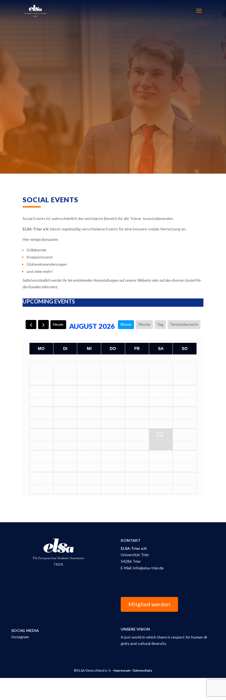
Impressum (121, 670)
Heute (58, 324)
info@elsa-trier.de (148, 568)
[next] (43, 324)
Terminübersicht (184, 324)
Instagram (20, 636)
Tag (160, 324)
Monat (125, 324)
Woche (144, 324)
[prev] (31, 324)
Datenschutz (142, 670)
